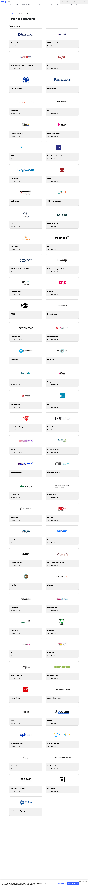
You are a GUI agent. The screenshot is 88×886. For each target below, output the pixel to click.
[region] (44, 883)
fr (74, 1)
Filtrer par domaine (15, 26)
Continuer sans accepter (83, 881)
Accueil (11, 14)
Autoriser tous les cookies (72, 883)
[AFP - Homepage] (3, 2)
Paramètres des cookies (61, 883)
